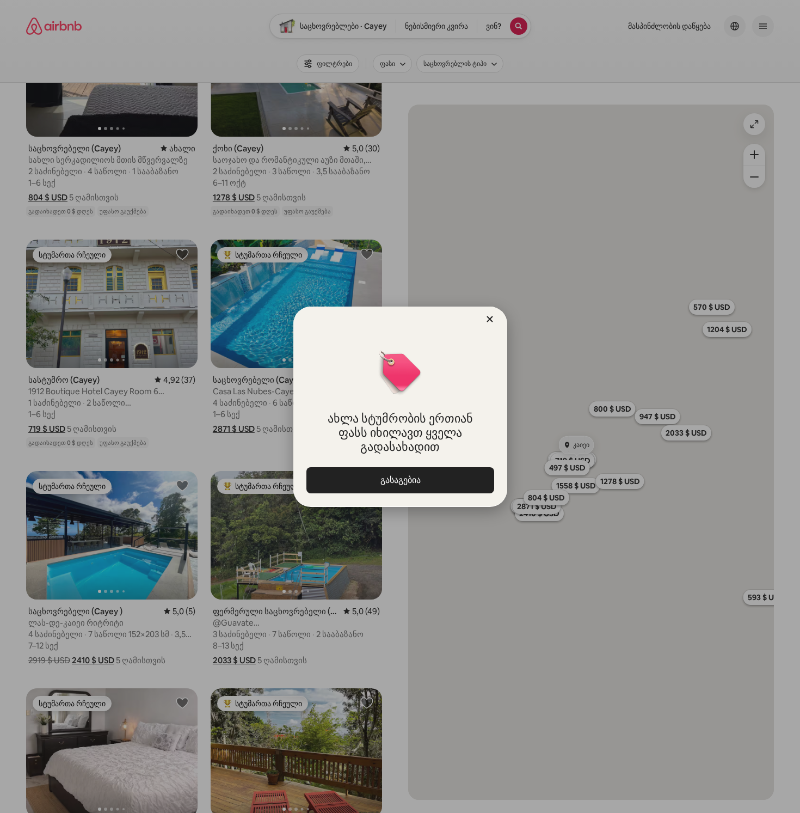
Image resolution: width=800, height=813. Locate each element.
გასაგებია (400, 480)
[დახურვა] (489, 319)
